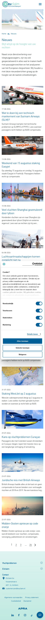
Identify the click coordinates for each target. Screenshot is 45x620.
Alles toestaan (22, 341)
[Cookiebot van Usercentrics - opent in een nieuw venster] (32, 264)
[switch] (39, 310)
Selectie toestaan (22, 348)
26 (30, 545)
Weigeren (22, 354)
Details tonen (32, 334)
